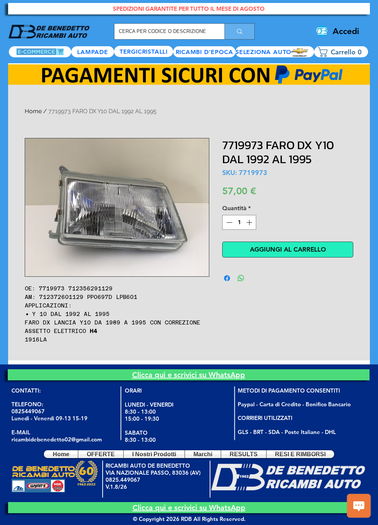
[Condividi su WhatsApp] (241, 278)
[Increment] (250, 222)
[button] (275, 51)
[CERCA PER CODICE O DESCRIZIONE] (239, 31)
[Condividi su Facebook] (227, 278)
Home (33, 111)
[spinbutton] (239, 222)
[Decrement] (228, 222)
